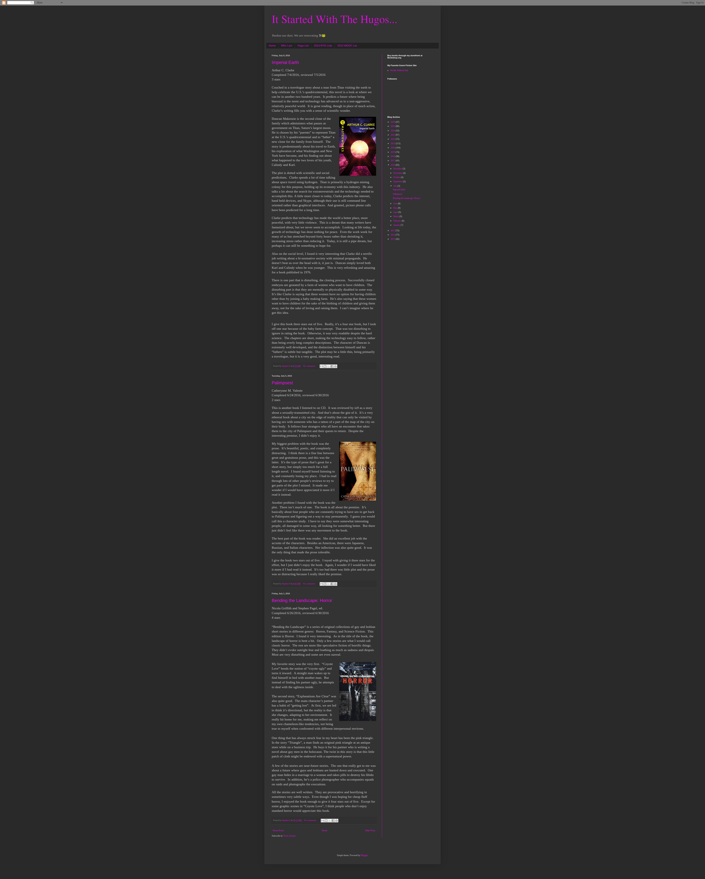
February (397, 221)
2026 (393, 122)
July (395, 186)
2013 (393, 239)
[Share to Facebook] (332, 366)
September (398, 181)
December (398, 168)
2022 (393, 139)
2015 (393, 230)
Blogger (364, 855)
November (398, 173)
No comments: (309, 366)
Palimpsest (282, 382)
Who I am (286, 45)
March (396, 216)
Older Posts (370, 830)
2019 (393, 152)
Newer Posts (278, 830)
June (395, 203)
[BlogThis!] (325, 366)
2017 (393, 160)
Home (272, 45)
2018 (393, 156)
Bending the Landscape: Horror (302, 600)
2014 (393, 234)
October (397, 177)
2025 (393, 126)
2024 (393, 130)
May (395, 208)
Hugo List (303, 45)
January (397, 225)
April (395, 212)
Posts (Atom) (289, 836)
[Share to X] (328, 366)
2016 (393, 165)
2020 (393, 147)
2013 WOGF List (347, 45)
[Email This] (321, 366)
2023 (393, 135)
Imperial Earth (285, 62)
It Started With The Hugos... (334, 18)
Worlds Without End (399, 70)
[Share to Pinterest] (335, 366)
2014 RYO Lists (323, 45)
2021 (393, 143)
